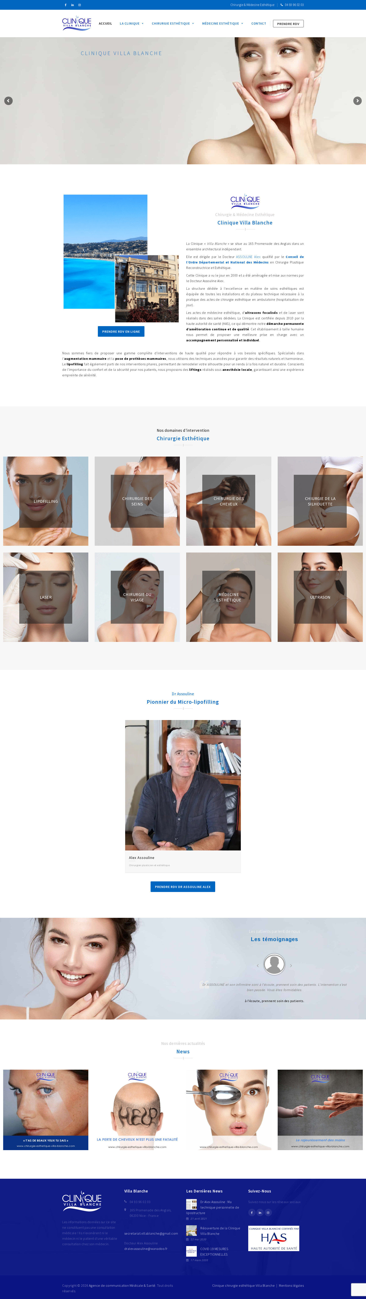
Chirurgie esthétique (171, 23)
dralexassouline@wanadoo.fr (146, 1248)
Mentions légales (291, 1285)
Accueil (105, 23)
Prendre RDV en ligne (121, 331)
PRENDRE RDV (288, 24)
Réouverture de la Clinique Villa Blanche (220, 1231)
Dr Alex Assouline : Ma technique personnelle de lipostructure (212, 1207)
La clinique (130, 23)
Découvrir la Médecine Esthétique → (118, 125)
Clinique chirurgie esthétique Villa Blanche (243, 1285)
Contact (258, 23)
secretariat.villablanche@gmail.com (151, 1233)
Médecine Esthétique (220, 23)
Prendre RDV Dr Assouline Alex (183, 887)
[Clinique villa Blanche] (76, 23)
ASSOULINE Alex (248, 257)
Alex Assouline (141, 857)
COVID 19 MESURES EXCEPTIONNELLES (214, 1251)
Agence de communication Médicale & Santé (122, 1285)
